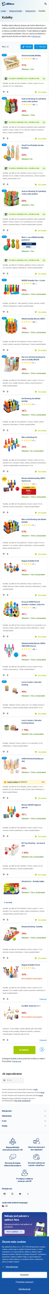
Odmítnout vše (24, 1289)
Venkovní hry (30, 11)
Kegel (42, 1092)
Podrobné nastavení (24, 1282)
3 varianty (8, 902)
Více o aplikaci (12, 1232)
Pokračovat (35, 36)
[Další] (42, 1049)
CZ (6, 1206)
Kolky (36, 1089)
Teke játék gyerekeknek (22, 1101)
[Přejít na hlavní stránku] (8, 4)
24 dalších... (24, 1050)
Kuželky (42, 11)
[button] (24, 1111)
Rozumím (24, 1275)
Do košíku (42, 92)
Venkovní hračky (15, 11)
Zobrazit (42, 999)
